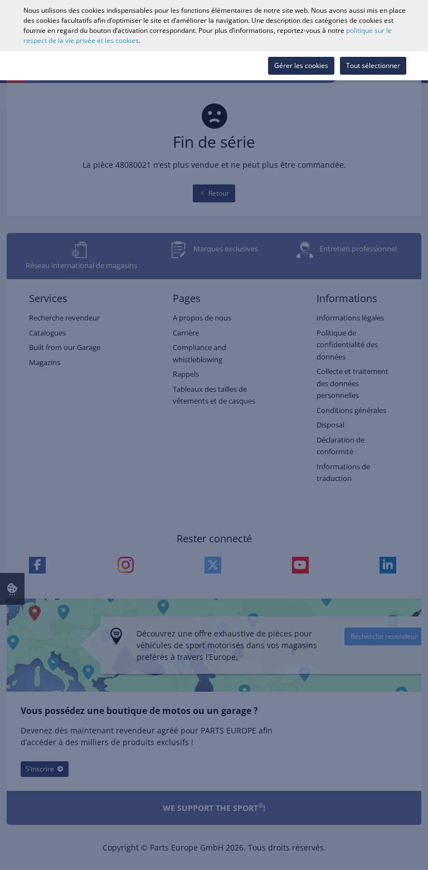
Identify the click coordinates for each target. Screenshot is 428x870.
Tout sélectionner (373, 65)
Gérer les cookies (301, 65)
